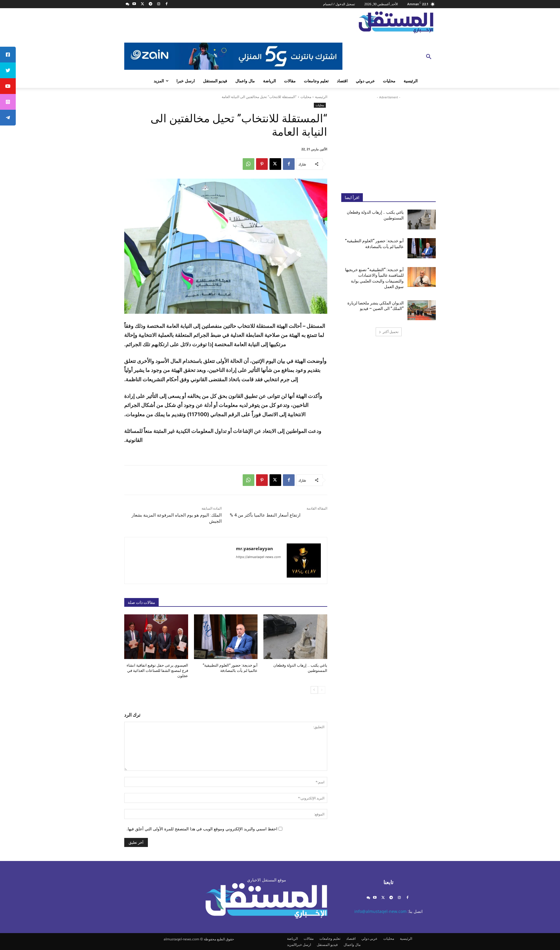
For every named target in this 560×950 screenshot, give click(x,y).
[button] (429, 57)
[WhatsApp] (248, 164)
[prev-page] (321, 690)
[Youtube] (134, 4)
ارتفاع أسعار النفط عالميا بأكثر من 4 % (265, 515)
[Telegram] (150, 4)
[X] (142, 4)
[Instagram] (158, 4)
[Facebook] (166, 4)
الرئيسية (321, 96)
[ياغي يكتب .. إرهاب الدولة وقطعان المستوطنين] (295, 636)
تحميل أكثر (390, 331)
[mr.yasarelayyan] (304, 560)
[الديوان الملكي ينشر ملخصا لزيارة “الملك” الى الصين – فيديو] (421, 310)
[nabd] (127, 4)
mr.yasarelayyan (254, 548)
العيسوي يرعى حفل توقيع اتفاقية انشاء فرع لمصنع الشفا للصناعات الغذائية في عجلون (157, 670)
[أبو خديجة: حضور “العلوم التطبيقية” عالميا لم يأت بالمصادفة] (226, 636)
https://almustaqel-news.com (258, 557)
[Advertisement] (388, 139)
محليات (305, 96)
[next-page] (314, 690)
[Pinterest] (262, 164)
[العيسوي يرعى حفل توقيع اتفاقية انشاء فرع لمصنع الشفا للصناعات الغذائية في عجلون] (156, 636)
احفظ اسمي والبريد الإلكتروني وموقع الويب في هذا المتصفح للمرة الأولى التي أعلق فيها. (202, 828)
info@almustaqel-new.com (380, 911)
